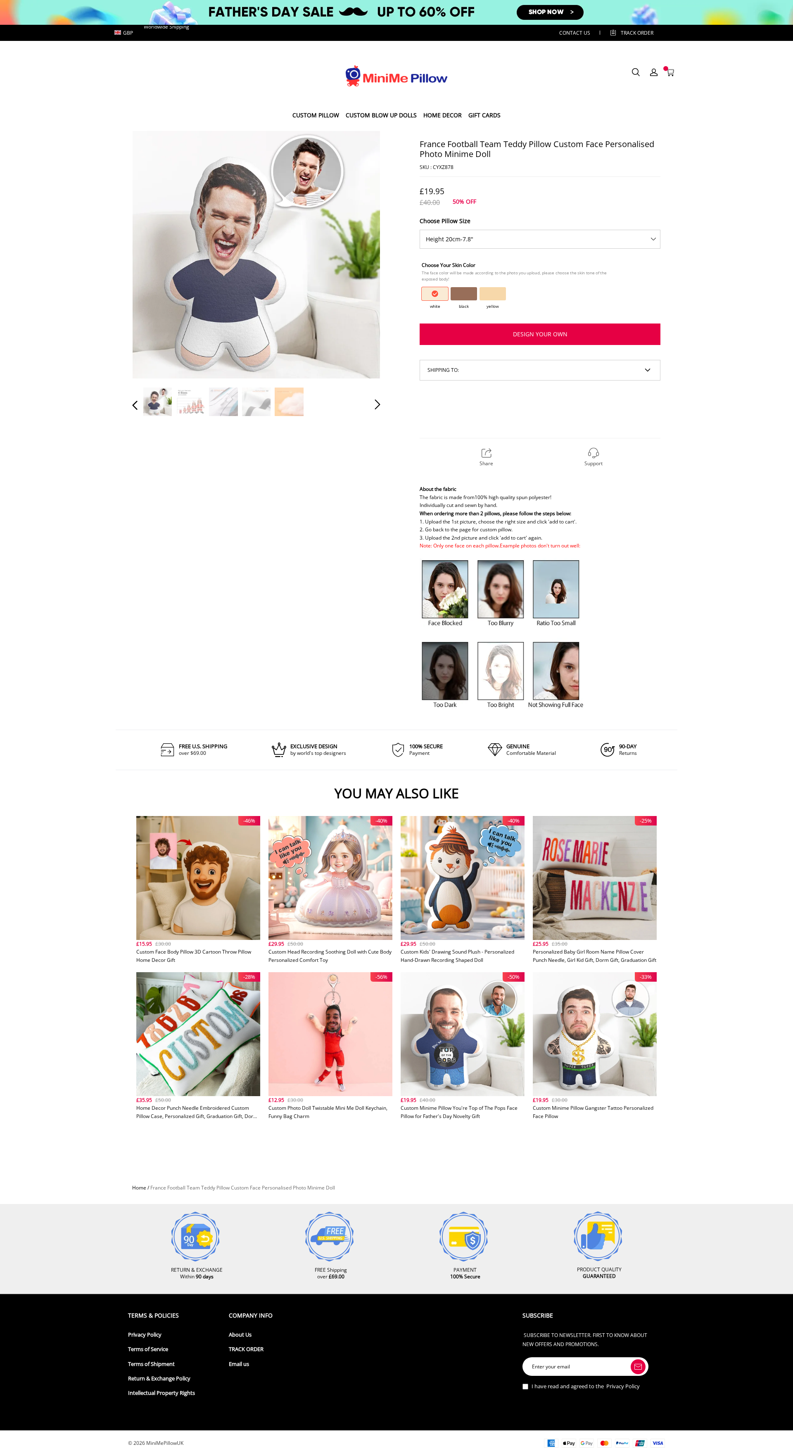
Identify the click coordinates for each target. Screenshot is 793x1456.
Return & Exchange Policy (159, 1378)
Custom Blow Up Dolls (381, 115)
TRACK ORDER (246, 1349)
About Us (240, 1334)
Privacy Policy (144, 1334)
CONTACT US (574, 32)
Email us (239, 1364)
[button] (151, 254)
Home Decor (442, 115)
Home (139, 1187)
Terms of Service (148, 1349)
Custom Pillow (315, 115)
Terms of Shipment (151, 1364)
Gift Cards (484, 115)
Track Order (637, 32)
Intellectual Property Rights (161, 1393)
